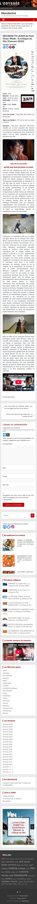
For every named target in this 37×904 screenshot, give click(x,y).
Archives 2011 (7, 762)
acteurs (12, 859)
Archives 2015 (7, 752)
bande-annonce (8, 865)
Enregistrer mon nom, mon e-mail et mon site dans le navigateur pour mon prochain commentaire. (18, 497)
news (2, 879)
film (32, 868)
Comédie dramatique (10, 688)
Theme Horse (21, 898)
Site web (6, 485)
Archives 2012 (7, 759)
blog (18, 865)
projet (28, 879)
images (13, 872)
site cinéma (30, 881)
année (16, 862)
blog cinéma (24, 865)
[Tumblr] (13, 47)
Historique (6, 701)
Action (5, 670)
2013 (3, 859)
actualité (30, 859)
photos (8, 878)
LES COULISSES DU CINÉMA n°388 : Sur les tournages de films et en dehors (18, 407)
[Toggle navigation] (3, 19)
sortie (3, 884)
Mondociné (8, 13)
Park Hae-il (27, 114)
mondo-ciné (7, 875)
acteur (7, 859)
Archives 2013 (7, 757)
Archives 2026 (8, 724)
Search (32, 515)
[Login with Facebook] (4, 434)
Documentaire (7, 691)
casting (4, 868)
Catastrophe (7, 683)
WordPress (25, 901)
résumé (14, 881)
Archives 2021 (7, 737)
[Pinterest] (10, 47)
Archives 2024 (8, 729)
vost (23, 884)
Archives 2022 (8, 734)
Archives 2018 (7, 744)
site (25, 881)
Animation (6, 673)
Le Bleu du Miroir (8, 796)
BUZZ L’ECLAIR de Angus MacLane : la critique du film (19, 415)
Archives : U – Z (8, 772)
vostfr (25, 884)
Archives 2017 (7, 747)
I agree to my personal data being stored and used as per (18, 430)
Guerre (5, 698)
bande (27, 862)
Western (5, 713)
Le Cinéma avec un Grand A (12, 798)
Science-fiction (8, 708)
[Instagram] (12, 527)
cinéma (12, 868)
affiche (3, 862)
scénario (20, 881)
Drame (5, 693)
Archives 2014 (7, 754)
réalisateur (5, 881)
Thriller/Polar (7, 711)
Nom (4, 468)
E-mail (5, 476)
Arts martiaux (7, 675)
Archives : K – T (8, 769)
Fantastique (7, 696)
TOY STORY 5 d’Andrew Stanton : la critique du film (25, 573)
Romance (6, 706)
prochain (15, 879)
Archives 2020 (8, 739)
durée (28, 868)
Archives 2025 (8, 727)
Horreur (5, 703)
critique (21, 868)
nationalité (31, 875)
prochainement (21, 879)
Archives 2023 (8, 732)
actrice (17, 859)
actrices (22, 859)
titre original (8, 884)
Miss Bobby (7, 801)
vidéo (19, 884)
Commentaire (8, 444)
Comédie (6, 686)
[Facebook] (4, 47)
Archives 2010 (7, 764)
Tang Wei (19, 114)
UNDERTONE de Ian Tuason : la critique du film (18, 827)
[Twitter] (7, 47)
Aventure (6, 678)
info (17, 872)
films (2, 872)
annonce (10, 862)
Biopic (5, 681)
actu (26, 859)
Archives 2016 (7, 749)
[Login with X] (8, 434)
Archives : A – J (8, 767)
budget (31, 865)
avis (21, 861)
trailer (15, 884)
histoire (7, 872)
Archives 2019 (7, 742)
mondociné (20, 875)
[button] (13, 842)
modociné (23, 872)
